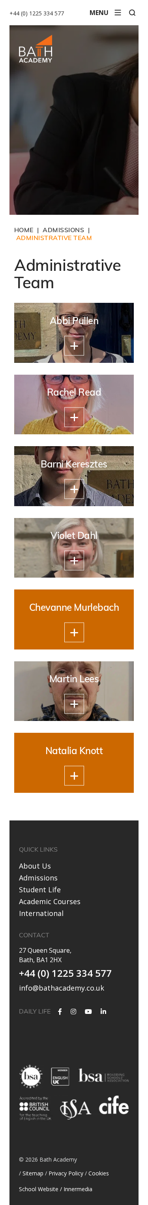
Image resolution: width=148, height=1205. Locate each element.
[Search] (132, 12)
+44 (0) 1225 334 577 (36, 13)
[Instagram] (73, 1011)
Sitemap (32, 1173)
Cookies (98, 1173)
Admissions (38, 877)
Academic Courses (50, 901)
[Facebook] (60, 1011)
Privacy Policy (66, 1173)
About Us (35, 866)
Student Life (40, 889)
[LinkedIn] (103, 1011)
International (41, 913)
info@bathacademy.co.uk (61, 988)
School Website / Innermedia (55, 1189)
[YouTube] (88, 1011)
